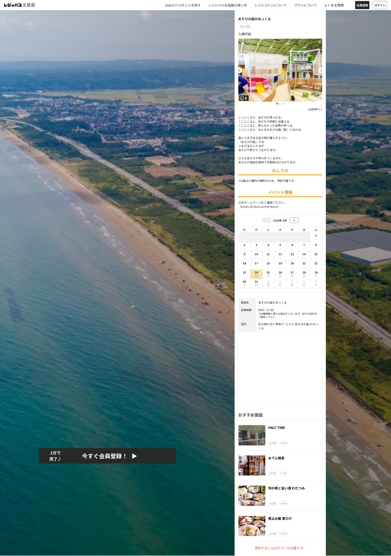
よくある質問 (334, 5)
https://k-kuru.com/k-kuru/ (259, 206)
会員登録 (362, 5)
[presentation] (239, 70)
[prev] (266, 220)
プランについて (305, 5)
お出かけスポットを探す (183, 5)
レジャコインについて (270, 5)
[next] (294, 220)
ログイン (380, 5)
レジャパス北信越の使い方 (227, 5)
